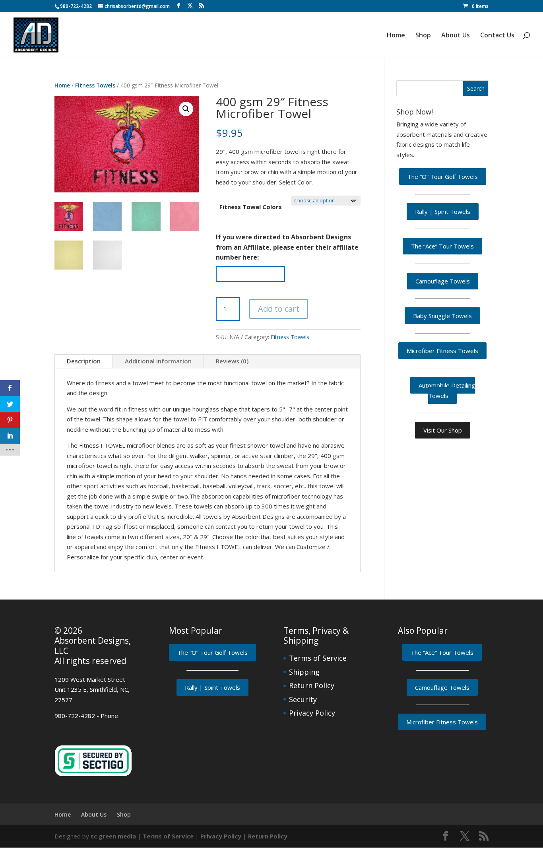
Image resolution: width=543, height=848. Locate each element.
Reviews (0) (232, 361)
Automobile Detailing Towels (447, 390)
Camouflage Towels (442, 281)
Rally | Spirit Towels (442, 211)
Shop (423, 35)
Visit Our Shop (442, 430)
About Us (455, 35)
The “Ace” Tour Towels (442, 246)
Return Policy (311, 685)
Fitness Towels (95, 85)
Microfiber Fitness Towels (442, 351)
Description (84, 361)
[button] (186, 109)
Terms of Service (318, 658)
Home (396, 35)
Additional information (158, 361)
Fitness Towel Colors (250, 207)
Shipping (304, 672)
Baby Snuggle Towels (442, 316)
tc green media (113, 836)
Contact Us (497, 35)
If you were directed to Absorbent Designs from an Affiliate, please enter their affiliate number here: (287, 247)
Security (303, 699)
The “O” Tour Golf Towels (442, 176)
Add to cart (278, 308)
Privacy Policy (312, 713)
